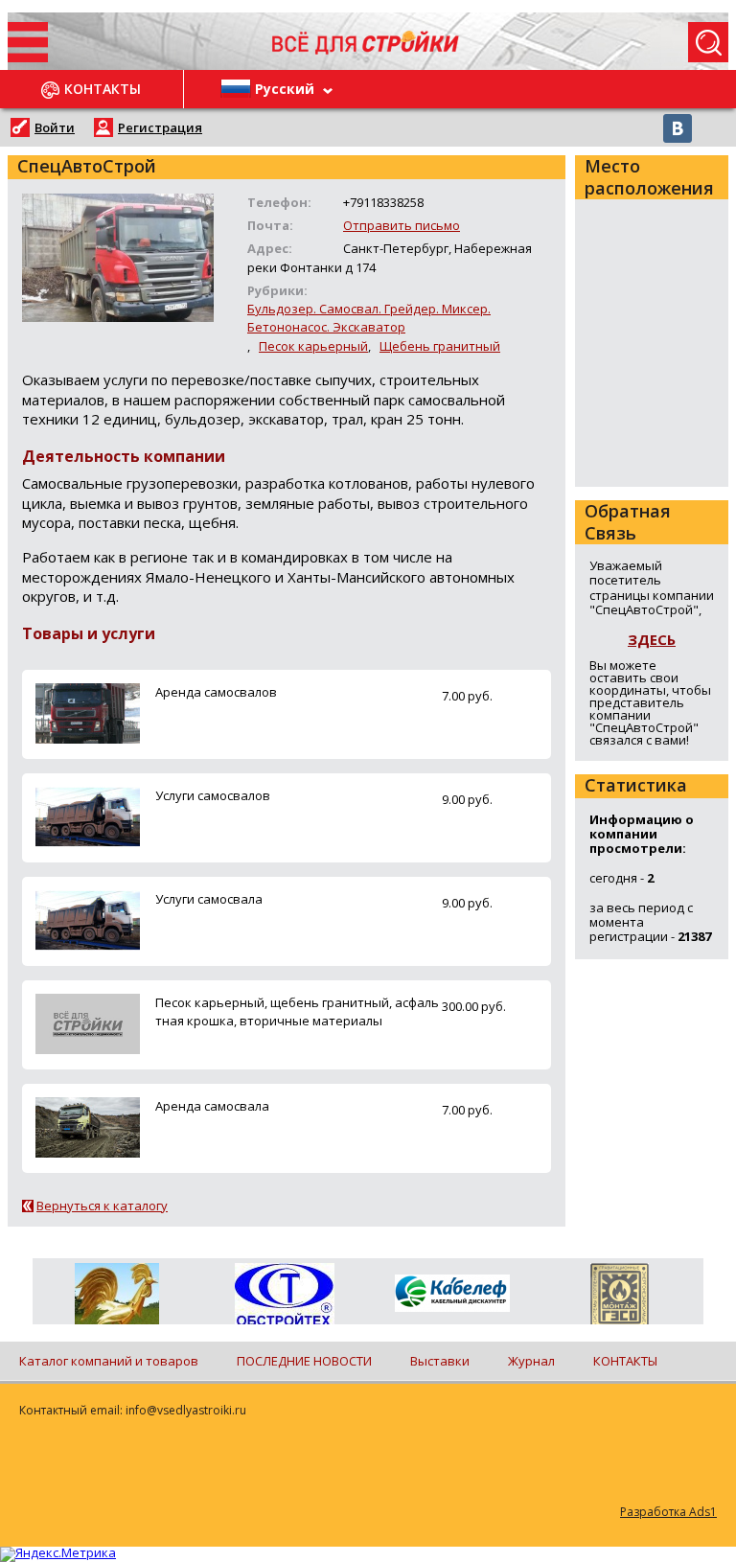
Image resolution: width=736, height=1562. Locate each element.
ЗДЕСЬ (652, 639)
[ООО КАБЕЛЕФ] (452, 1294)
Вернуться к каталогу (102, 1205)
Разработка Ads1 (668, 1512)
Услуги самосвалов (212, 795)
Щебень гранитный (440, 346)
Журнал (531, 1360)
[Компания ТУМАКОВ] (116, 1297)
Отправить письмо (401, 225)
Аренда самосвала (212, 1105)
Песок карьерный (313, 346)
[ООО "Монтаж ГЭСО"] (620, 1297)
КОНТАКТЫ (625, 1360)
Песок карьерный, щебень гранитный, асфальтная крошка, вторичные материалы (297, 1011)
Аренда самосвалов (216, 692)
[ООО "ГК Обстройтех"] (284, 1295)
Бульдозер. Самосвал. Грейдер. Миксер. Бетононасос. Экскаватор (369, 317)
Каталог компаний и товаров (108, 1360)
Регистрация (160, 127)
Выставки (440, 1360)
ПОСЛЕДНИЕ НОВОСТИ (304, 1360)
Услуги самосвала (209, 898)
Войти (54, 127)
